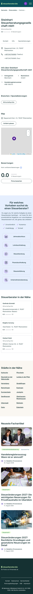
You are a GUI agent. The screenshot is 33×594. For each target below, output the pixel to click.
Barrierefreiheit (24, 581)
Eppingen (19, 388)
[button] (25, 3)
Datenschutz (15, 581)
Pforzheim (20, 373)
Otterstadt (4, 403)
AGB (21, 583)
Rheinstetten (13, 10)
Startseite (4, 10)
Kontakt (7, 581)
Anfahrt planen (8, 123)
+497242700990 (10, 54)
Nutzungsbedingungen (11, 583)
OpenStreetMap (21, 154)
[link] (16, 309)
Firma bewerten (16, 181)
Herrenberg (5, 383)
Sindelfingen (20, 383)
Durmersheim (6, 392)
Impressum (27, 583)
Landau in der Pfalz (23, 377)
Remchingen (5, 388)
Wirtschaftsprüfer (8, 102)
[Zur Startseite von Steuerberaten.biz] (9, 3)
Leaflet (13, 154)
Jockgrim (19, 392)
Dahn (3, 407)
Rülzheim (19, 403)
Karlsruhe (4, 373)
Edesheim (19, 407)
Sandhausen (5, 396)
